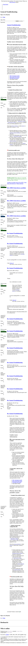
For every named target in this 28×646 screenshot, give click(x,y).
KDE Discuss (12, 2)
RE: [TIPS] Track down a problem (16, 188)
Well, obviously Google (14, 75)
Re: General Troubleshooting (15, 233)
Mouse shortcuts (20, 183)
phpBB (7, 634)
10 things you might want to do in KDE (15, 182)
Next (4, 17)
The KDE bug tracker (14, 78)
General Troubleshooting (13, 25)
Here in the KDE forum (14, 77)
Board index (5, 4)
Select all (12, 263)
